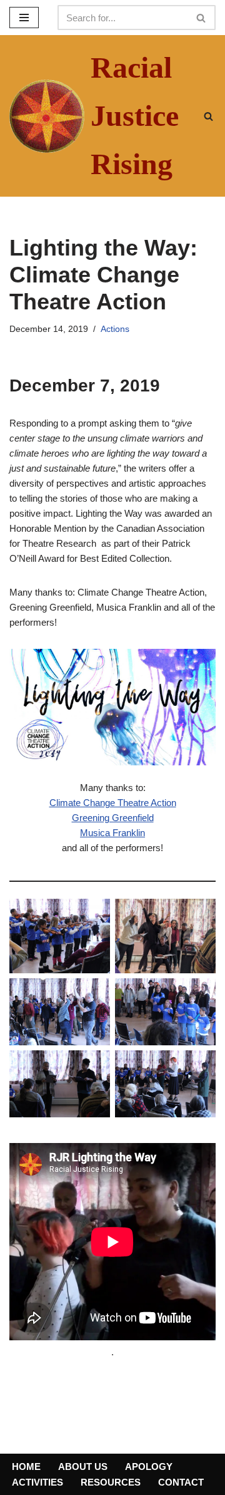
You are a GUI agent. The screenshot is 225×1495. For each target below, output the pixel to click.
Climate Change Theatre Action (112, 802)
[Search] (202, 17)
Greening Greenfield (113, 817)
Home (26, 1466)
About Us (83, 1466)
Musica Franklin (112, 832)
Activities (37, 1482)
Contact (181, 1482)
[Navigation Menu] (24, 17)
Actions (115, 329)
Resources (111, 1482)
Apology (148, 1466)
